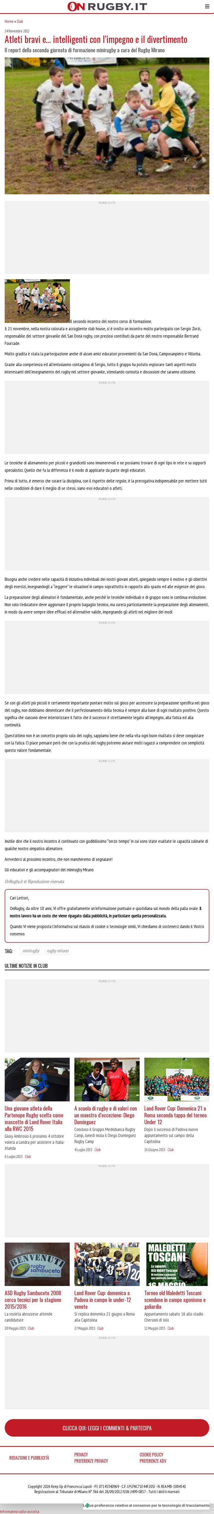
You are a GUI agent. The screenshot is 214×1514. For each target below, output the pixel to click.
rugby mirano (57, 950)
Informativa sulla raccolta (19, 1511)
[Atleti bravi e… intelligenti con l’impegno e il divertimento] (107, 127)
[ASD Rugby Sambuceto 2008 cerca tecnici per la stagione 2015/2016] (37, 1265)
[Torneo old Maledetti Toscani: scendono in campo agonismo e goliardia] (176, 1265)
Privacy (81, 1455)
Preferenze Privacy (91, 1461)
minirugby (30, 950)
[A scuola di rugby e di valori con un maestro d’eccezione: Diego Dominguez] (106, 1080)
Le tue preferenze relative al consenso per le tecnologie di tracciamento (146, 1505)
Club (20, 21)
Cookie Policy (151, 1455)
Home (9, 21)
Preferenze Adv (153, 1461)
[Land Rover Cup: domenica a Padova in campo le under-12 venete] (106, 1265)
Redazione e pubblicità (29, 1458)
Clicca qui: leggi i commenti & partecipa (107, 1428)
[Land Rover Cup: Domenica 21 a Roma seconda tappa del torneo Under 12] (176, 1080)
